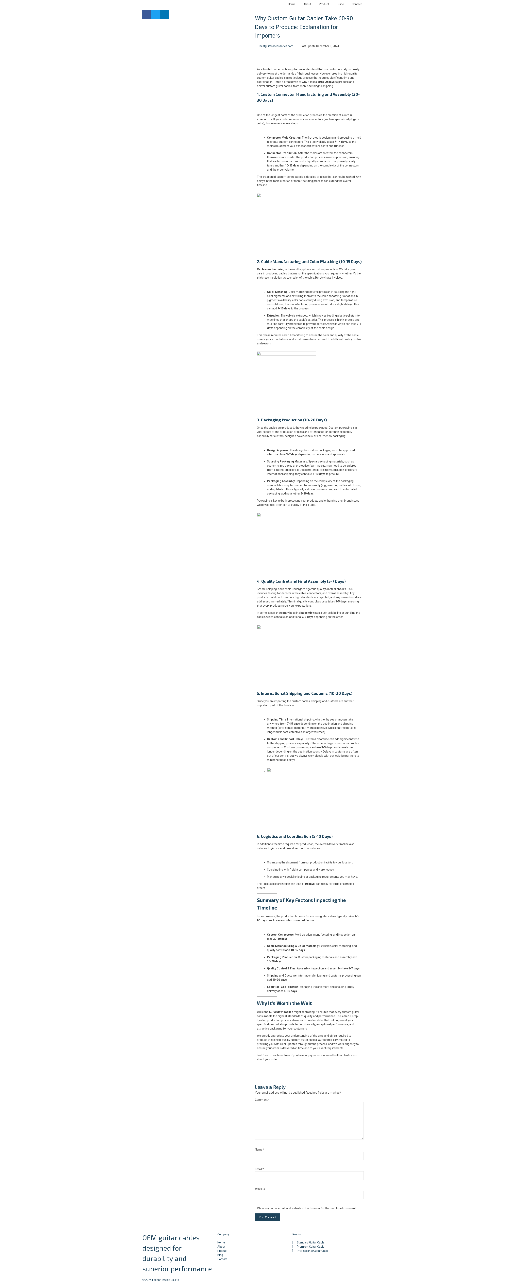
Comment (262, 1099)
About (307, 4)
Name (259, 1149)
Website (260, 1188)
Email (259, 1169)
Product (324, 4)
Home (291, 4)
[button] (146, 14)
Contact (357, 4)
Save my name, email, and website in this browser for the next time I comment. (307, 1208)
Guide (340, 4)
